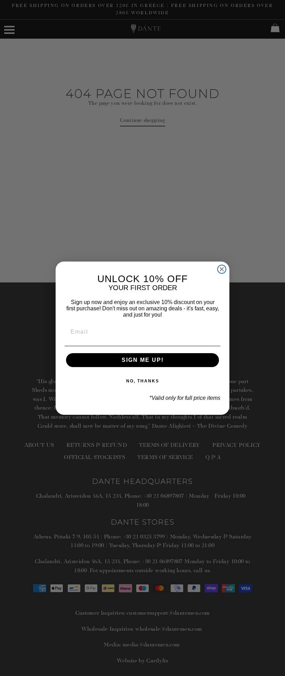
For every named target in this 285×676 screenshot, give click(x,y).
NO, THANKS (142, 381)
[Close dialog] (222, 269)
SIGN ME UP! (143, 360)
